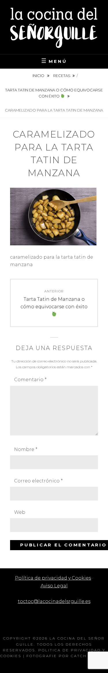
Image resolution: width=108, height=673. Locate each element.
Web (19, 512)
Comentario (30, 379)
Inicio (39, 75)
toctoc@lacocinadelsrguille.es (54, 601)
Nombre (25, 449)
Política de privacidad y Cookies (53, 578)
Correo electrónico (38, 481)
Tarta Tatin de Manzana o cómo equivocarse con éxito (54, 93)
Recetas (62, 75)
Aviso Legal (54, 586)
